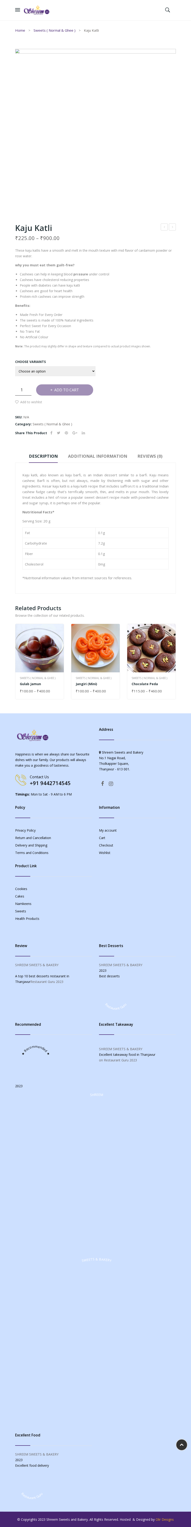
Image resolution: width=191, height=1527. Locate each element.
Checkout (106, 845)
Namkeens (23, 903)
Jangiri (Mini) (86, 684)
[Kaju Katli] (95, 129)
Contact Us (39, 776)
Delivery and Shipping (31, 845)
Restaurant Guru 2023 (46, 981)
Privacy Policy (25, 830)
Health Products (27, 918)
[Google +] (74, 433)
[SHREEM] (96, 1250)
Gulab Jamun (30, 684)
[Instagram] (110, 783)
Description (43, 456)
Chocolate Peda (145, 684)
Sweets (20, 911)
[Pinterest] (66, 433)
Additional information (97, 456)
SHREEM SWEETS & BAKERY (36, 965)
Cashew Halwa (164, 227)
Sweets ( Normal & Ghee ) (54, 30)
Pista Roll (173, 227)
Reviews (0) (149, 456)
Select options (34, 691)
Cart (102, 838)
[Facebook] (51, 433)
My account (108, 830)
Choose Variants (30, 361)
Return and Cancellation (33, 838)
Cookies (21, 889)
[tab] (43, 457)
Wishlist (104, 852)
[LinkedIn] (83, 433)
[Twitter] (58, 433)
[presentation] (15, 661)
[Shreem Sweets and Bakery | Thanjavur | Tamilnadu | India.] (36, 9)
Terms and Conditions (31, 852)
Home (20, 30)
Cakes (19, 896)
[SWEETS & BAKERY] (96, 1415)
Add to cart (66, 390)
